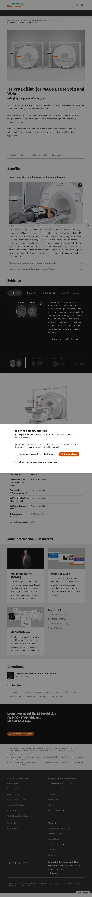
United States (24, 438)
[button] (88, 223)
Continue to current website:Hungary (37, 454)
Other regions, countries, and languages (38, 462)
